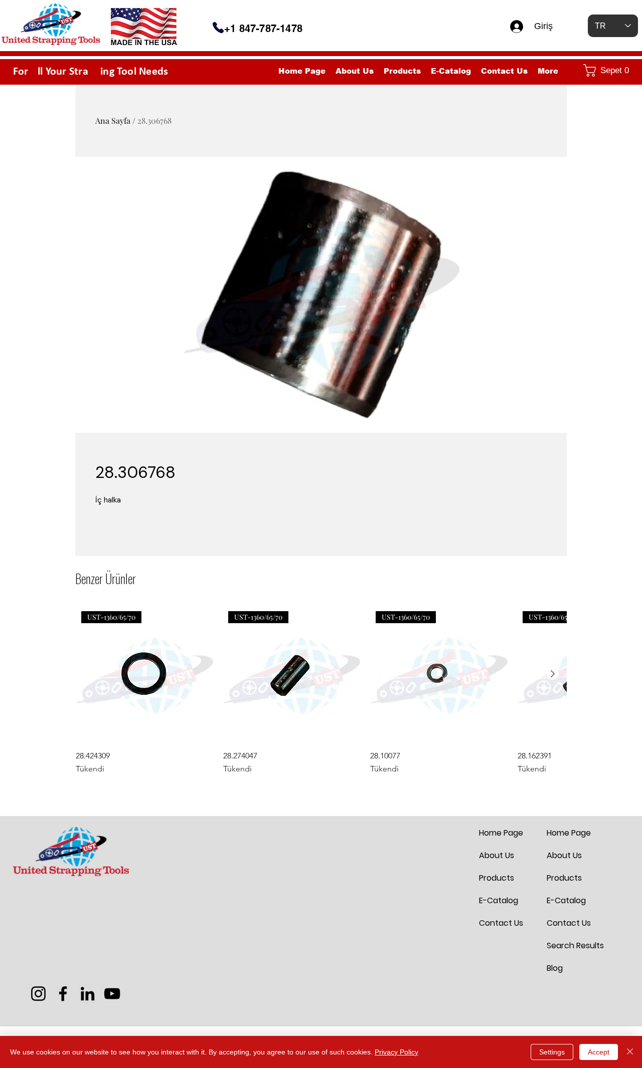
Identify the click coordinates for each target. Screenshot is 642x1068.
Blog (555, 968)
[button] (608, 70)
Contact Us (501, 923)
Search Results (571, 945)
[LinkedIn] (87, 993)
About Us (496, 855)
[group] (321, 690)
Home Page (501, 833)
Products (496, 878)
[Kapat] (630, 1052)
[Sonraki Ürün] (553, 674)
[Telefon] (218, 27)
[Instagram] (38, 993)
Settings (552, 1052)
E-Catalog (498, 900)
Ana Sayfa (112, 120)
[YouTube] (112, 993)
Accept (598, 1052)
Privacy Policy (396, 1052)
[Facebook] (63, 993)
